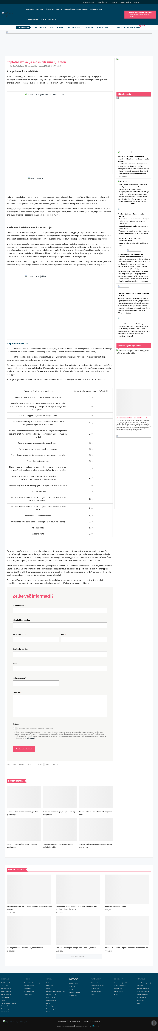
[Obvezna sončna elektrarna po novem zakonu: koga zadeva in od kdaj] (96, 829)
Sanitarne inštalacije (143, 991)
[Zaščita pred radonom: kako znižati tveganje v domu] (96, 797)
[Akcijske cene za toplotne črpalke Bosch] (136, 402)
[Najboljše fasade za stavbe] (127, 889)
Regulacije (140, 985)
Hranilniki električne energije (32, 983)
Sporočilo (17, 693)
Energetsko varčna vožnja (36, 19)
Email (16, 664)
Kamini (3, 1000)
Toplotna (56, 764)
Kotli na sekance (6, 988)
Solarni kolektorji (6, 991)
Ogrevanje (30, 9)
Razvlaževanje (73, 983)
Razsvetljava (27, 988)
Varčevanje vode (96, 9)
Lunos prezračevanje (74, 27)
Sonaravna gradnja (52, 1009)
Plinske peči (4, 1006)
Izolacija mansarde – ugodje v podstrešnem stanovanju (127, 947)
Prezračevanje (73, 995)
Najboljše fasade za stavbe (115, 906)
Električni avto (118, 988)
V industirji (72, 986)
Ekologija (52, 19)
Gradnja (49, 979)
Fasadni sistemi (51, 1000)
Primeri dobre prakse (97, 985)
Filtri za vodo (95, 988)
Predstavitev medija (89, 2)
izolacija (31, 764)
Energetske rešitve (29, 985)
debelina (21, 764)
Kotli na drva (5, 997)
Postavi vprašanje (126, 2)
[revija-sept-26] (133, 120)
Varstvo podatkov (75, 1021)
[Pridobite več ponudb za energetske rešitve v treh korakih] (133, 366)
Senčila (48, 1003)
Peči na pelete (5, 985)
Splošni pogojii (30, 738)
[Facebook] (146, 2)
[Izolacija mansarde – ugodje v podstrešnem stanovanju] (127, 930)
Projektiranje (140, 1000)
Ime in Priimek (19, 605)
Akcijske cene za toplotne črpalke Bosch (131, 418)
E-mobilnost (118, 979)
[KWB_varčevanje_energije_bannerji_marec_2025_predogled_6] (79, 42)
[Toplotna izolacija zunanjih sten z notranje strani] (78, 930)
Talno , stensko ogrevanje (144, 983)
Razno (48, 1011)
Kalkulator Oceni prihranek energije (128, 26)
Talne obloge (50, 1006)
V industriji (94, 983)
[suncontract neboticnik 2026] (133, 470)
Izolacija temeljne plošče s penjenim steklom (25, 947)
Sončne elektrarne (56, 27)
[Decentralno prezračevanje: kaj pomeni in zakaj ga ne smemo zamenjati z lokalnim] (24, 829)
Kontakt (136, 2)
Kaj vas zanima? (20, 678)
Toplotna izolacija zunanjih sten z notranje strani (76, 947)
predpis (39, 764)
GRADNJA (59, 9)
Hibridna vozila (118, 991)
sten (47, 764)
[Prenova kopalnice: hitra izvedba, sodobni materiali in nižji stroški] (60, 829)
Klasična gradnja (51, 997)
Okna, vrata (49, 985)
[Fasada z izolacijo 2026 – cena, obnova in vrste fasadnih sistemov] (29, 889)
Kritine (48, 983)
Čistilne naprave (96, 991)
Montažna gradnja (51, 994)
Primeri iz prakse (6, 994)
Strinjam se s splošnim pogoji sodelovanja (36, 728)
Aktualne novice (102, 27)
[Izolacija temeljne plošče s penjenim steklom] (29, 930)
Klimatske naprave (74, 992)
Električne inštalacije (143, 988)
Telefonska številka (21, 649)
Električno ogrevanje (7, 1009)
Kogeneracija (5, 1011)
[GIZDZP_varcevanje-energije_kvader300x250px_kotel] (133, 72)
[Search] (155, 2)
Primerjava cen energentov (9, 1003)
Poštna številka (19, 634)
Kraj (63, 634)
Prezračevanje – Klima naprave (76, 9)
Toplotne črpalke (40, 27)
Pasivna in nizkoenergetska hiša (55, 991)
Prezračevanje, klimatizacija (74, 979)
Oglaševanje (114, 2)
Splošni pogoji (62, 1021)
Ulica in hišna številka (22, 620)
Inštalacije (49, 9)
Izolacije (48, 988)
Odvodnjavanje (141, 997)
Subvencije (89, 27)
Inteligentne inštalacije (143, 994)
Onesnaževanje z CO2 (120, 983)
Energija (27, 979)
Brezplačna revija (103, 2)
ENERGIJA (39, 9)
